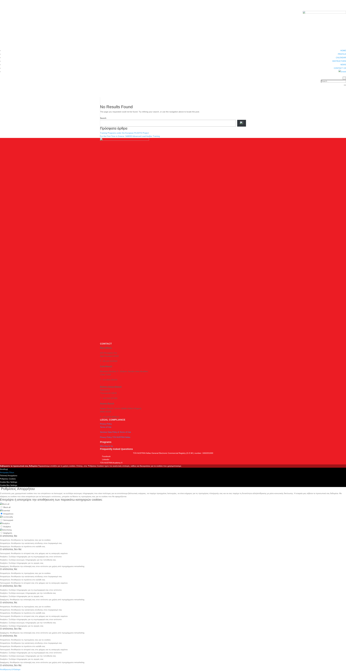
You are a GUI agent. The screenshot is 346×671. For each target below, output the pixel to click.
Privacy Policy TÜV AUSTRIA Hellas (115, 437)
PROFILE (342, 54)
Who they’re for (106, 446)
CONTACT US (340, 68)
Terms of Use (105, 427)
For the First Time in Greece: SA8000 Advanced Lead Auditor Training (130, 136)
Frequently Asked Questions (116, 449)
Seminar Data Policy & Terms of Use (115, 432)
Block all (6, 507)
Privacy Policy (106, 424)
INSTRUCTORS (339, 61)
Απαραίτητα (8, 514)
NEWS (343, 64)
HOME (343, 50)
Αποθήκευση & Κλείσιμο (10, 669)
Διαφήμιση (7, 533)
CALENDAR (341, 57)
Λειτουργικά (8, 520)
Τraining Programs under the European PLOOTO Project (124, 133)
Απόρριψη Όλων (7, 472)
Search (103, 118)
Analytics (7, 527)
